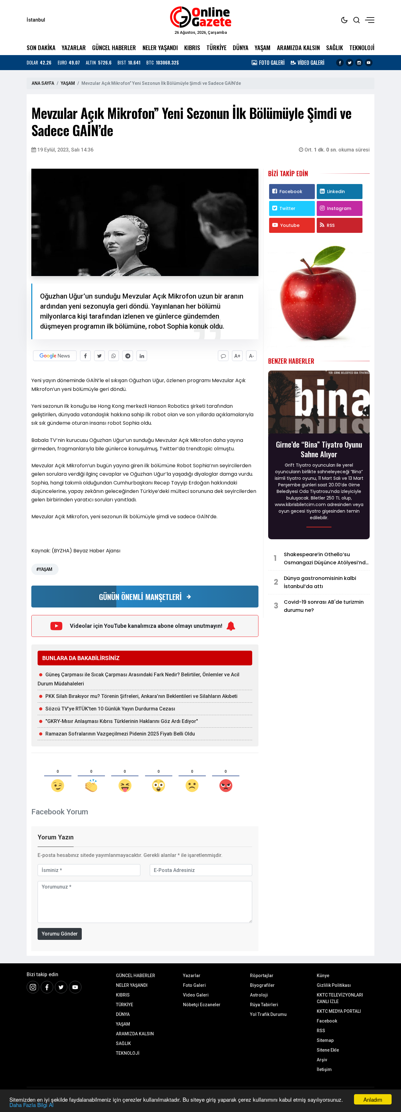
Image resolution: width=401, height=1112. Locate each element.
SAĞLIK (334, 47)
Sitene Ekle (328, 1050)
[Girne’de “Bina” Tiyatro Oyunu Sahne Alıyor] (319, 404)
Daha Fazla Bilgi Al (31, 1105)
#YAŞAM (44, 569)
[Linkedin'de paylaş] (141, 355)
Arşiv (322, 1059)
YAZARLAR (74, 47)
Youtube (289, 225)
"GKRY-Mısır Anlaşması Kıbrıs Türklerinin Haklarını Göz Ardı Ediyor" (121, 721)
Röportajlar (261, 975)
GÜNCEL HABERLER (114, 47)
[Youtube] (368, 62)
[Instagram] (359, 62)
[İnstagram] (33, 987)
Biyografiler (262, 985)
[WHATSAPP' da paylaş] (113, 355)
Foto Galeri (194, 985)
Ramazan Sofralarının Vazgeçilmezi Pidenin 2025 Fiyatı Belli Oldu (120, 734)
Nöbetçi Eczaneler (202, 1004)
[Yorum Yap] (223, 355)
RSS (331, 225)
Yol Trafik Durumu (268, 1014)
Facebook (290, 191)
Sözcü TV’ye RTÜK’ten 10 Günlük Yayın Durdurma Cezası (110, 709)
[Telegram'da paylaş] (127, 355)
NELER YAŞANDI (160, 47)
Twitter (287, 208)
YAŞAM (262, 47)
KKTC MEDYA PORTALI (339, 1011)
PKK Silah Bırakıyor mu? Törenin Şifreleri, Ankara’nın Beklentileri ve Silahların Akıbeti (141, 696)
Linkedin (336, 191)
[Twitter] (349, 62)
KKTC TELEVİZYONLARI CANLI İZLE (340, 998)
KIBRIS (192, 47)
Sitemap (325, 1040)
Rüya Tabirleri (264, 1004)
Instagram (339, 208)
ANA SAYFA (43, 83)
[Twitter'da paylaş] (99, 355)
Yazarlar (191, 975)
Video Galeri (196, 994)
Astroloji (259, 994)
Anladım (372, 1099)
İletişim (324, 1069)
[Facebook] (340, 62)
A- (251, 356)
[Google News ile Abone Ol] (55, 355)
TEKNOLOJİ (361, 47)
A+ (237, 356)
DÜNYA (240, 47)
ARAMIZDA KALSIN (298, 47)
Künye (323, 975)
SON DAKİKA (41, 47)
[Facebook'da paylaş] (85, 355)
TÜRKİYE (216, 47)
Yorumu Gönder (60, 934)
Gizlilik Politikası (334, 985)
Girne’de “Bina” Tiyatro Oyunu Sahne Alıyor (319, 449)
